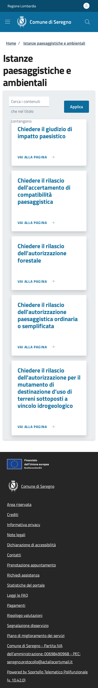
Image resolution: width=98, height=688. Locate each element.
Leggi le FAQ (17, 595)
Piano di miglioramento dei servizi (36, 636)
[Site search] (87, 22)
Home (11, 43)
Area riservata (19, 504)
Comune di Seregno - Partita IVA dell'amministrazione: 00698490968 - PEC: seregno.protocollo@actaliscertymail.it (43, 654)
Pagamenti (16, 605)
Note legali (16, 535)
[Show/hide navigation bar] (7, 21)
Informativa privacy (23, 525)
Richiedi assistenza (23, 575)
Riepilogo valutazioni (24, 615)
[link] (37, 157)
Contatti (14, 555)
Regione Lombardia (22, 6)
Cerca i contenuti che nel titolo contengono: (25, 111)
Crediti (12, 514)
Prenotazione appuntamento (31, 565)
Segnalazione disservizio (27, 625)
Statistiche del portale (26, 585)
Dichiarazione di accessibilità (31, 545)
